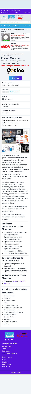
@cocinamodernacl (19, 281)
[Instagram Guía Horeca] (6, 340)
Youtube (7, 283)
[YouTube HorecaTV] (12, 340)
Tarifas (16, 12)
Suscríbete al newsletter (9, 353)
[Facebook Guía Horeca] (9, 340)
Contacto (17, 78)
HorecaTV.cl (6, 367)
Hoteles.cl (5, 362)
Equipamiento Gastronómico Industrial (15, 54)
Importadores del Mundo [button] (11, 26)
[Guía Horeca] (11, 17)
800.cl (4, 360)
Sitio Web (7, 99)
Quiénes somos (5, 12)
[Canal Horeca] (21, 335)
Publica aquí (27, 12)
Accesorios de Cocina (9, 125)
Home (2, 54)
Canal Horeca (6, 364)
